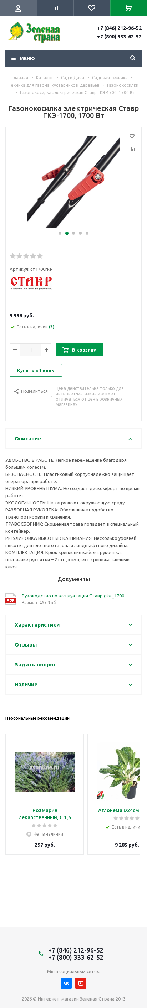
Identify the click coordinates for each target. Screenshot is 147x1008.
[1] (13, 256)
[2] (19, 256)
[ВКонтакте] (66, 983)
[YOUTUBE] (80, 983)
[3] (73, 182)
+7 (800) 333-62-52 (119, 36)
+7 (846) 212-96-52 (119, 28)
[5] (40, 256)
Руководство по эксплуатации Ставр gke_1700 (73, 595)
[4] (33, 256)
